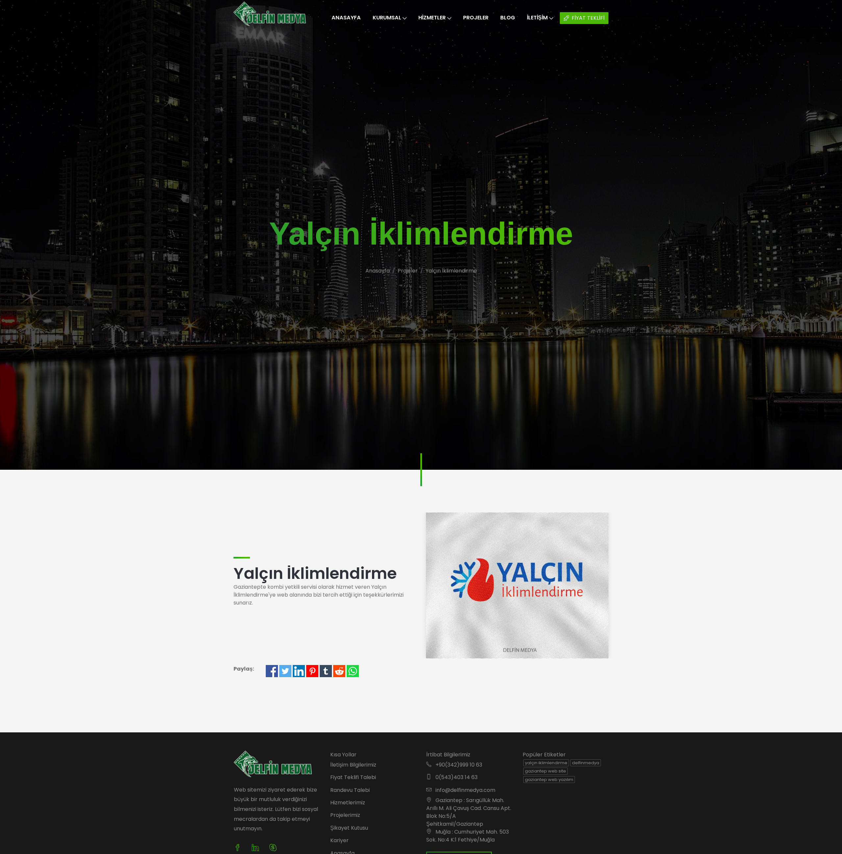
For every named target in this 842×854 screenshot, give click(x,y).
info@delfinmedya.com (464, 790)
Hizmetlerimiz (347, 802)
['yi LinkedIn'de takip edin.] (255, 848)
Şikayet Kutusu (349, 828)
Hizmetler (432, 17)
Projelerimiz (345, 815)
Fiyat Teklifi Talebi (353, 777)
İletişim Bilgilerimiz (353, 765)
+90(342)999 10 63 (458, 765)
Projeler (475, 17)
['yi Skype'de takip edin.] (273, 848)
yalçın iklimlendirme (546, 763)
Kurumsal (387, 17)
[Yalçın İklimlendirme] (517, 585)
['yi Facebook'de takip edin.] (240, 848)
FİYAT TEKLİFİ (588, 18)
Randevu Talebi (350, 790)
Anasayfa (346, 17)
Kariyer (339, 840)
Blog (507, 17)
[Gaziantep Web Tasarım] (273, 763)
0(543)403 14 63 (456, 777)
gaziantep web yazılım (549, 779)
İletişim (537, 17)
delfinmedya (585, 763)
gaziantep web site (545, 771)
